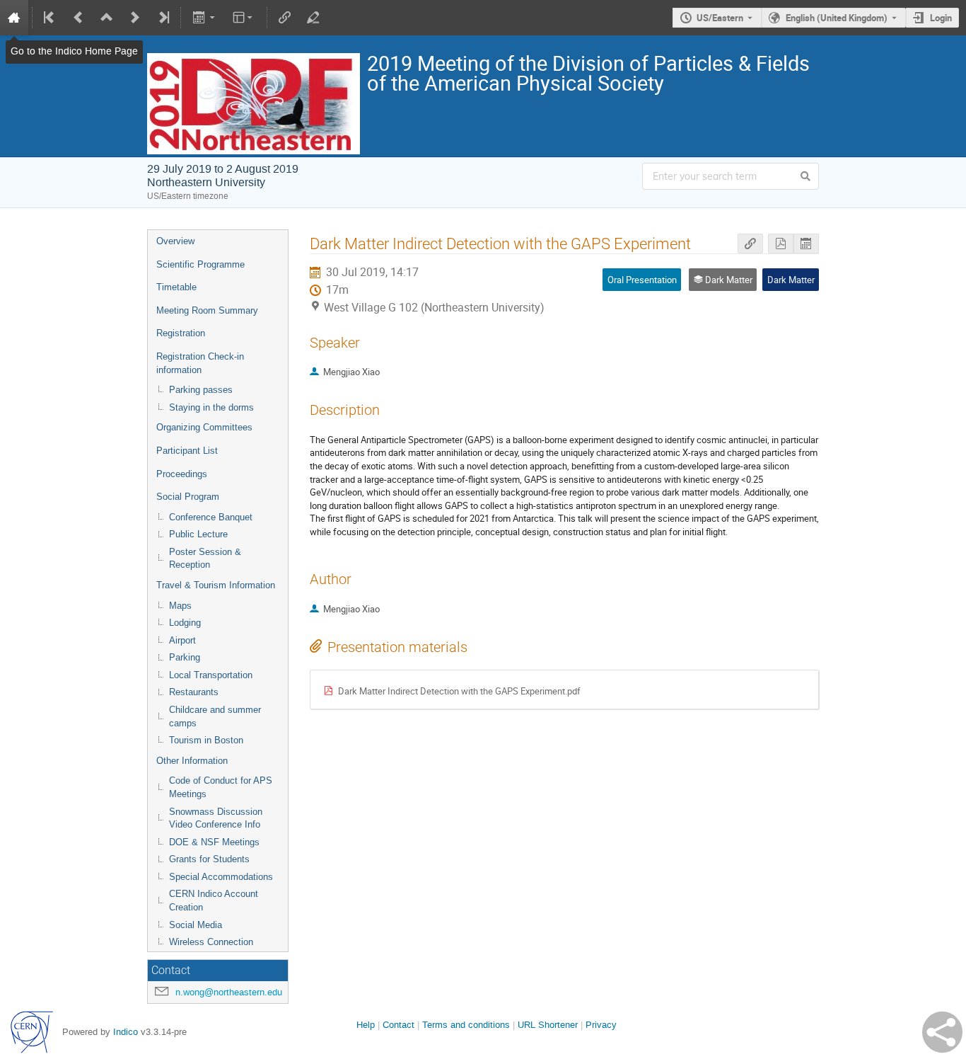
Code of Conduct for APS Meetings (220, 787)
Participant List (187, 450)
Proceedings (181, 474)
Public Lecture (198, 534)
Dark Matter (791, 279)
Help (365, 1025)
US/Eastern (720, 17)
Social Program (187, 496)
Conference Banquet (210, 517)
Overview (175, 241)
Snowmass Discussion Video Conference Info (215, 818)
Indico (125, 1032)
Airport (182, 640)
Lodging (185, 622)
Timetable (176, 287)
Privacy (601, 1025)
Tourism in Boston (206, 740)
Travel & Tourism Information (215, 585)
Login (941, 17)
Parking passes (201, 389)
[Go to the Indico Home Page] (14, 17)
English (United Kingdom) (837, 17)
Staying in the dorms (211, 407)
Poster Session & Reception (205, 559)
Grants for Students (209, 859)
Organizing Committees (204, 427)
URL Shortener (548, 1025)
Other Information (192, 760)
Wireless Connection (211, 942)
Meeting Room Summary (207, 310)
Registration (180, 333)
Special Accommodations (221, 876)
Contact (398, 1025)
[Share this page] (942, 1032)
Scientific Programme (200, 264)
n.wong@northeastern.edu (228, 992)
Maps (180, 605)
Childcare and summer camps (215, 716)
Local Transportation (210, 675)
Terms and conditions (466, 1025)
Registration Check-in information (200, 363)
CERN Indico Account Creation (213, 900)
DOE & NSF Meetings (214, 842)
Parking (184, 657)
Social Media (195, 925)
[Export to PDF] (780, 244)
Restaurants (194, 692)
